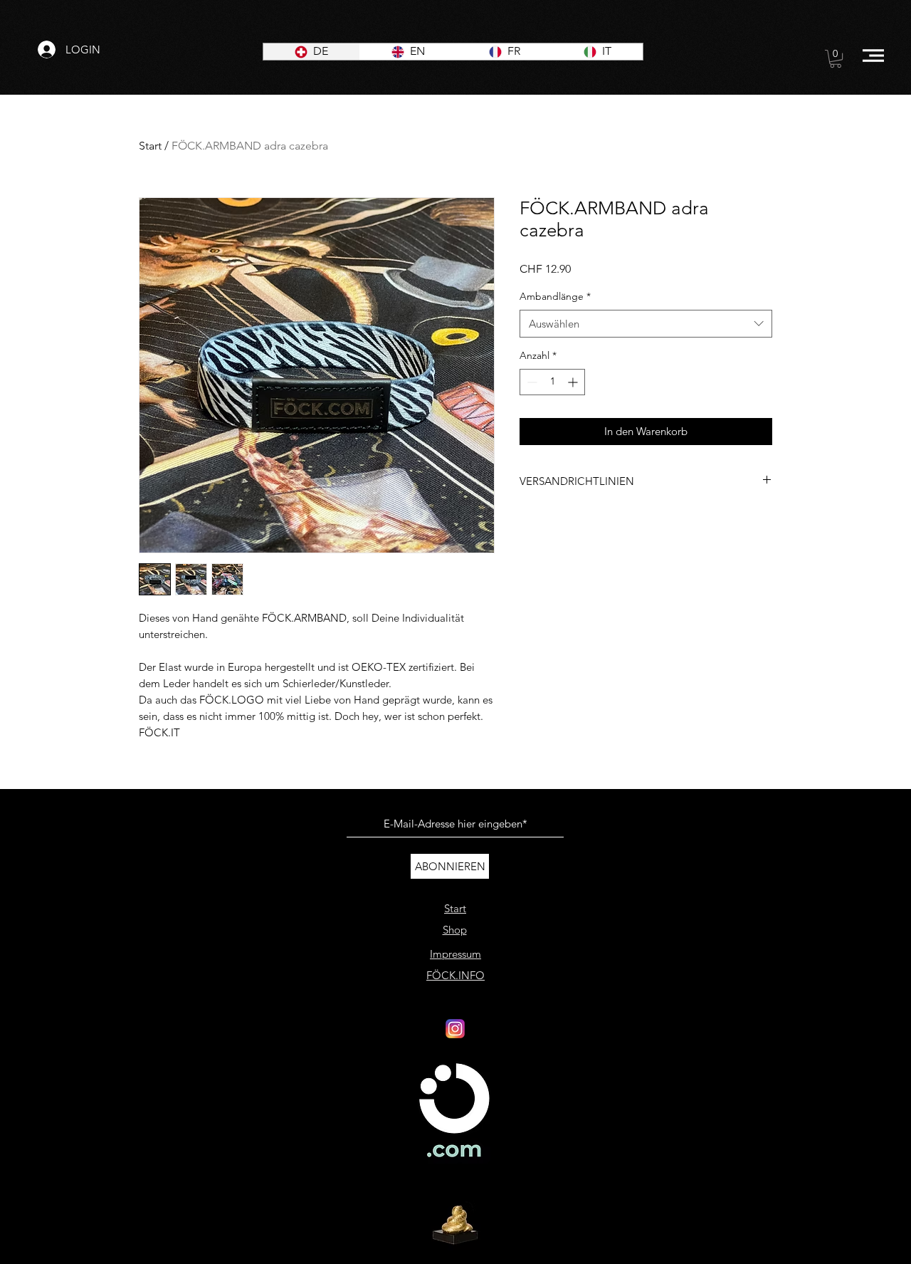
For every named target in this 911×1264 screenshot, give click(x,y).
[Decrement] (530, 382)
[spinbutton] (552, 382)
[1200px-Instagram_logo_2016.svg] (455, 1028)
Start (150, 145)
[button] (835, 59)
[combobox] (646, 324)
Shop (455, 929)
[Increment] (574, 382)
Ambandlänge (555, 296)
